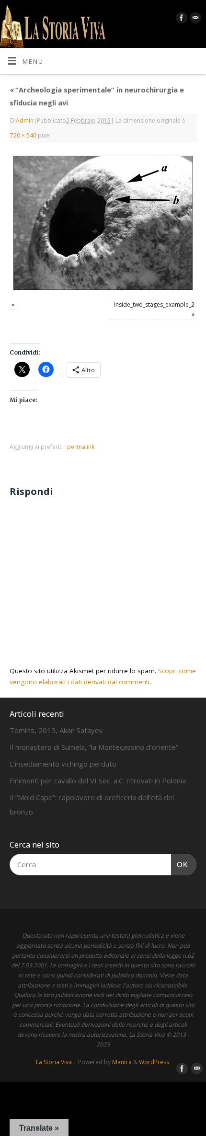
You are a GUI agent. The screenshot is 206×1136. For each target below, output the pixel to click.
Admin (25, 120)
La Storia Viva (54, 1062)
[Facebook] (180, 19)
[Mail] (194, 19)
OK (179, 864)
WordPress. (155, 1062)
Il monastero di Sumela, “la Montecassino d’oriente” (94, 747)
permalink (80, 447)
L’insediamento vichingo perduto (63, 764)
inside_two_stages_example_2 (154, 304)
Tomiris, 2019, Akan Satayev (56, 730)
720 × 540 (23, 135)
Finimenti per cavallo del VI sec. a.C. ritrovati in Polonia (98, 780)
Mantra (122, 1062)
